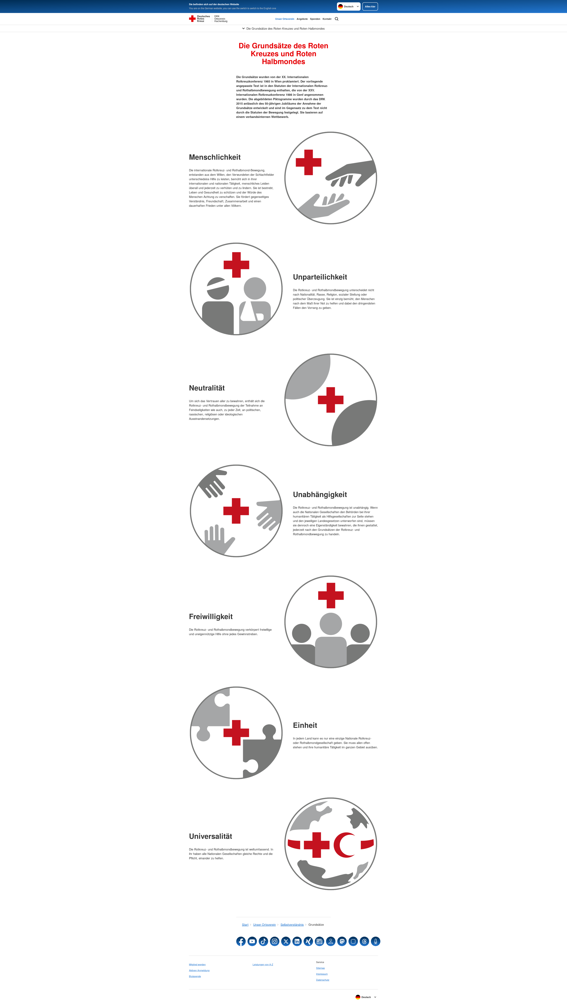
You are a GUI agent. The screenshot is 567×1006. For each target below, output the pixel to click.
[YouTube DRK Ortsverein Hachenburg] (252, 941)
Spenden (315, 19)
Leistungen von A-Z (263, 964)
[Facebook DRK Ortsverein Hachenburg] (241, 941)
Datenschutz (322, 980)
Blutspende (195, 976)
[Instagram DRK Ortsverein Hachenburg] (274, 941)
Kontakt (327, 19)
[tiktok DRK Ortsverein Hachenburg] (263, 941)
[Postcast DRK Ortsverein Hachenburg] (375, 941)
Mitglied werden (197, 964)
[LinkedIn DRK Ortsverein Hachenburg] (297, 941)
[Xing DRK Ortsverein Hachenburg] (308, 941)
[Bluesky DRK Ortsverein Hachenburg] (353, 941)
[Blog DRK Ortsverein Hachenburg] (319, 941)
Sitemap (320, 968)
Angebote (302, 19)
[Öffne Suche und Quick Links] (336, 19)
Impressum (322, 974)
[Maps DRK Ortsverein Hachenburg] (330, 941)
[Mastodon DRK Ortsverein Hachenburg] (342, 941)
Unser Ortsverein (284, 19)
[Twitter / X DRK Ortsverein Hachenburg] (286, 941)
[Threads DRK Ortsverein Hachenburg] (364, 941)
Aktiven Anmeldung (199, 970)
